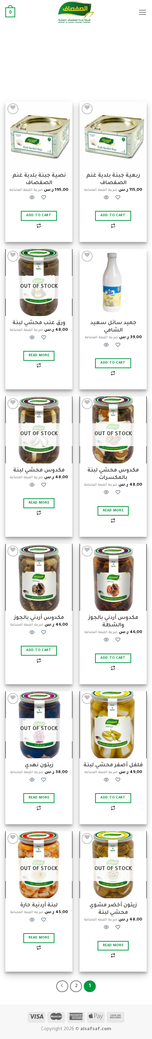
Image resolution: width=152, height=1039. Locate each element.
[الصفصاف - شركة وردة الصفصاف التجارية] (76, 12)
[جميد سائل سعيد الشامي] (113, 282)
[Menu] (142, 12)
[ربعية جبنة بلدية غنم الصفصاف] (113, 135)
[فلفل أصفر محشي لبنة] (113, 724)
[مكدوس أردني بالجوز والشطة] (113, 577)
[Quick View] (106, 198)
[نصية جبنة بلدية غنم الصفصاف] (38, 135)
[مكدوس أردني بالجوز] (38, 577)
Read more (39, 356)
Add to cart (113, 216)
